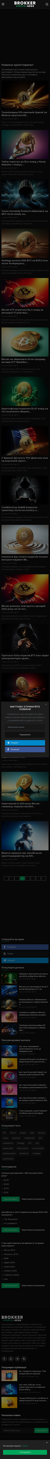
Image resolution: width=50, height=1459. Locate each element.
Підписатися (25, 735)
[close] (47, 1442)
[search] (47, 4)
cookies (24, 1446)
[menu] (3, 4)
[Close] (46, 704)
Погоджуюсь (25, 1452)
